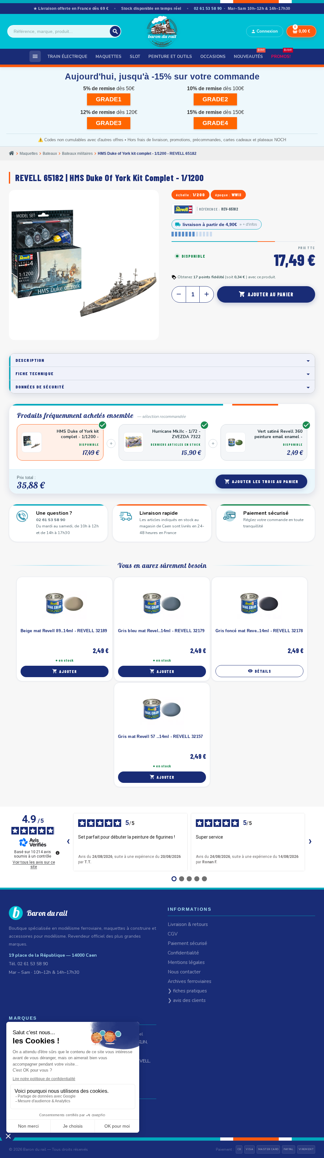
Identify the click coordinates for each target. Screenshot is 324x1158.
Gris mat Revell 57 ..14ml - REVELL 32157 (160, 736)
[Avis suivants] (310, 842)
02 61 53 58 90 (208, 8)
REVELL (142, 1061)
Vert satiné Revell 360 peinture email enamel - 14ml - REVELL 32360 (278, 434)
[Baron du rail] (162, 31)
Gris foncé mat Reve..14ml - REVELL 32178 (259, 630)
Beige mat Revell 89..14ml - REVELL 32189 (64, 630)
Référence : (209, 209)
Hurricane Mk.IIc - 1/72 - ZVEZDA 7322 (176, 434)
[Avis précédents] (68, 842)
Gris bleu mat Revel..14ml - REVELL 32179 (161, 630)
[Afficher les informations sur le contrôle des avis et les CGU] (57, 852)
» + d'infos (248, 224)
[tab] (162, 360)
